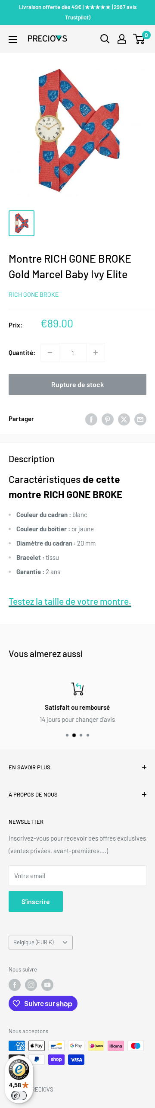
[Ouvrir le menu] (13, 39)
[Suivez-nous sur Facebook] (15, 985)
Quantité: (22, 352)
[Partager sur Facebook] (91, 418)
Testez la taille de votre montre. (70, 601)
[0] (139, 39)
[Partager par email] (140, 418)
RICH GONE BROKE (34, 294)
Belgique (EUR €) (33, 942)
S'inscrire (36, 901)
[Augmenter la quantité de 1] (96, 352)
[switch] (19, 1095)
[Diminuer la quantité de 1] (50, 352)
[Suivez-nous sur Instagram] (31, 985)
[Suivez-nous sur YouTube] (47, 985)
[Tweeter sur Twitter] (124, 418)
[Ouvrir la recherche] (105, 39)
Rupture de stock (77, 384)
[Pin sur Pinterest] (108, 418)
